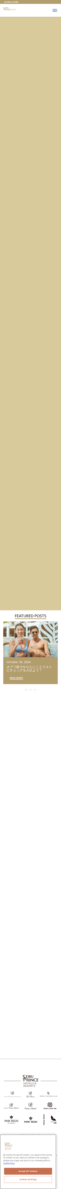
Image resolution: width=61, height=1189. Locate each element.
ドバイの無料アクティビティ (29, 926)
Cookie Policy (9, 1163)
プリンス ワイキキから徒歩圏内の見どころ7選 (29, 812)
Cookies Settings (28, 1179)
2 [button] (30, 690)
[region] (55, 10)
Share (47, 764)
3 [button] (35, 690)
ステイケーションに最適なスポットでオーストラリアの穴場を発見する (29, 869)
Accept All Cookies (28, 1171)
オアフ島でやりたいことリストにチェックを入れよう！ (29, 668)
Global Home (11, 2)
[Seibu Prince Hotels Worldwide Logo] (9, 8)
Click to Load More (30, 1061)
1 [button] (26, 690)
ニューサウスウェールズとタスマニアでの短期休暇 (29, 983)
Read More (16, 677)
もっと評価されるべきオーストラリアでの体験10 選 (29, 1042)
